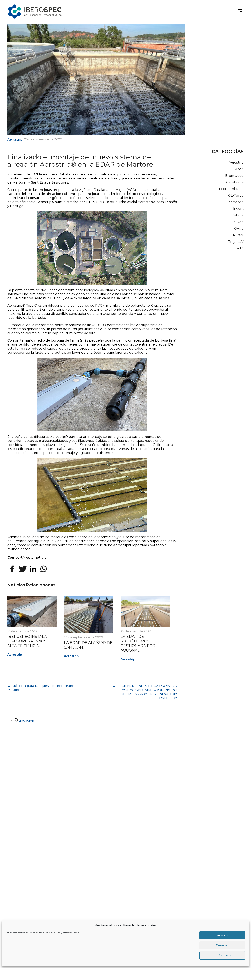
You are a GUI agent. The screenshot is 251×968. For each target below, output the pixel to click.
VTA (240, 248)
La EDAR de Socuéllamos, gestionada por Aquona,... (138, 643)
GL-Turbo (236, 195)
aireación (26, 721)
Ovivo (239, 229)
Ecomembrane (231, 189)
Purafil (238, 235)
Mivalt (239, 222)
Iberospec (235, 202)
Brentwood (234, 176)
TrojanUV (236, 242)
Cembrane (235, 182)
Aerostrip (14, 139)
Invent (238, 209)
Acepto (222, 935)
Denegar (222, 945)
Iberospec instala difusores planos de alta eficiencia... (30, 641)
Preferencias (222, 955)
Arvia (239, 169)
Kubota (238, 215)
